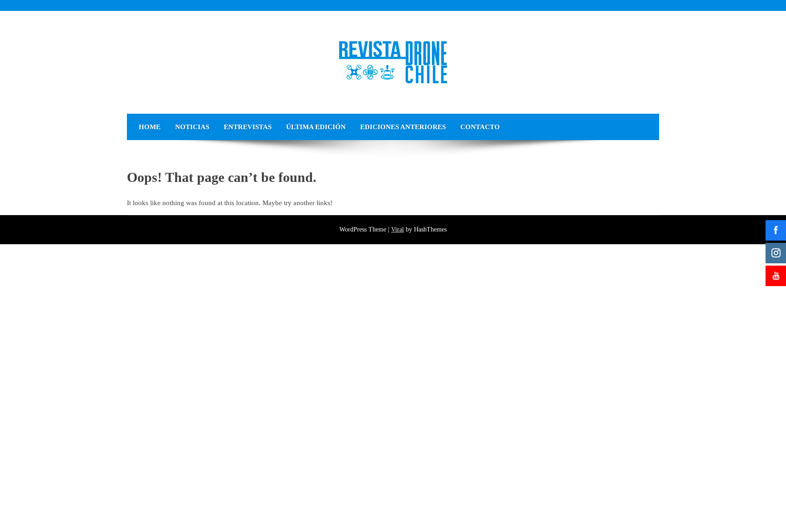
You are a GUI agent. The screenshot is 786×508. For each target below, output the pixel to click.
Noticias (192, 127)
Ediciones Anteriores (403, 127)
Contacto (480, 127)
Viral (397, 229)
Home (150, 127)
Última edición (316, 127)
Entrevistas (248, 127)
